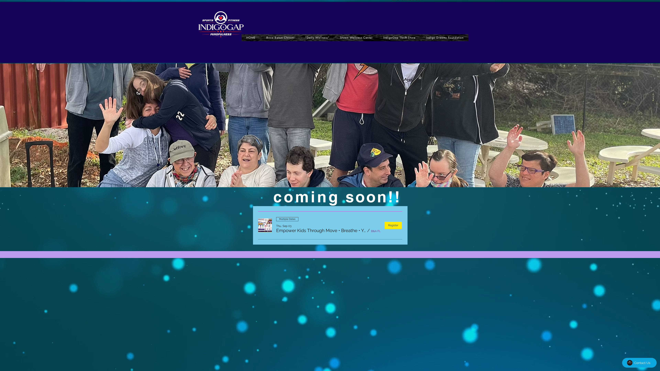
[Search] (410, 38)
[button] (321, 230)
